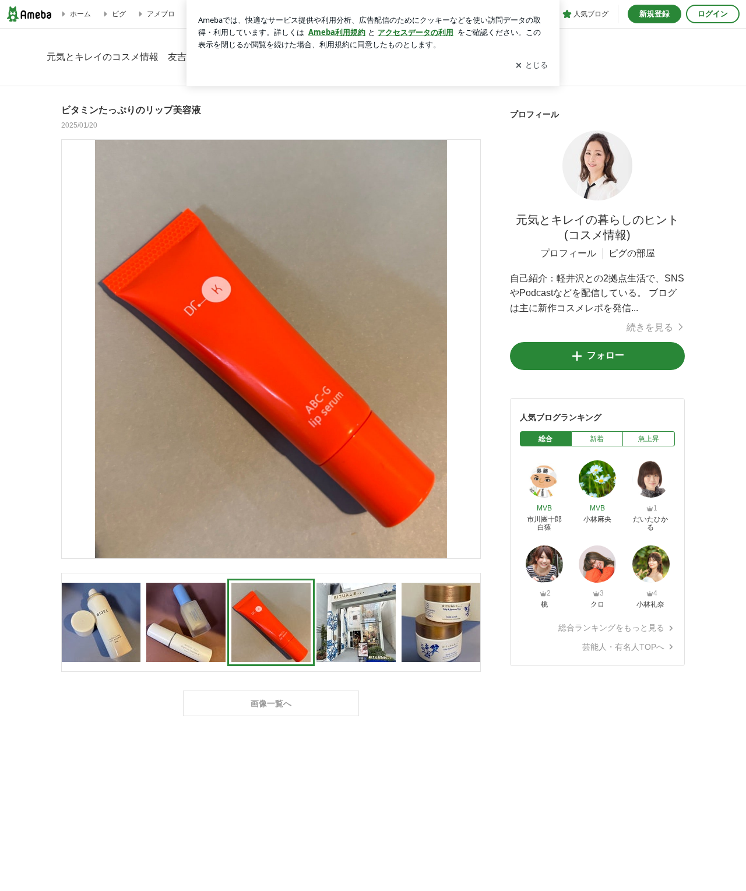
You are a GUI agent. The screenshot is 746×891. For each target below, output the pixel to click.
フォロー (605, 355)
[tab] (546, 438)
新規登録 (654, 13)
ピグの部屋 (631, 253)
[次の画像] (468, 348)
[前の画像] (73, 348)
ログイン (713, 13)
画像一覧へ (271, 703)
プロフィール (568, 253)
